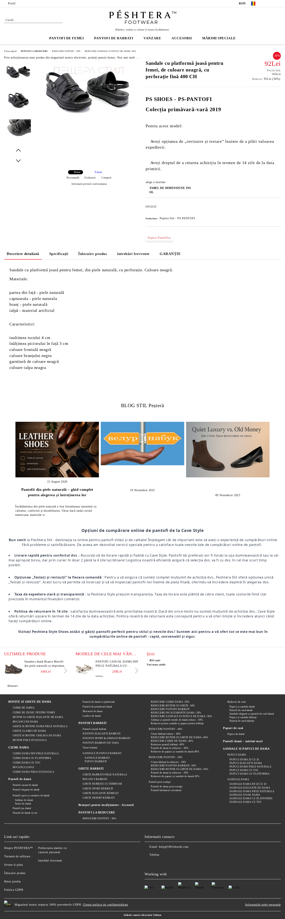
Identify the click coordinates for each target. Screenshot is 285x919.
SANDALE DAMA (238, 779)
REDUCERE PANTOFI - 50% (66, 51)
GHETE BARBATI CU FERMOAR (102, 783)
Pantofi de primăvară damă (97, 706)
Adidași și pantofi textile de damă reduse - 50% (177, 719)
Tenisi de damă (23, 803)
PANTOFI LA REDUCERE (34, 51)
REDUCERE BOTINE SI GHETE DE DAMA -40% (179, 737)
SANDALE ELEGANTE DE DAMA (250, 787)
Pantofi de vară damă (241, 710)
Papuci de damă (235, 734)
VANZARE (152, 38)
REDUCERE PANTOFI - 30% (165, 757)
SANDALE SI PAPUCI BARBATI (102, 753)
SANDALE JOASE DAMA (245, 794)
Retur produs (12, 881)
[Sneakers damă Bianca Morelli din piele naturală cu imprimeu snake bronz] (13, 669)
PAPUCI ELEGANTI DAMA (246, 763)
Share (77, 172)
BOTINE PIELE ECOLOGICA (30, 740)
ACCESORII (182, 38)
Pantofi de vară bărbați (242, 720)
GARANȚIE (170, 254)
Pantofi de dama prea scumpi (166, 786)
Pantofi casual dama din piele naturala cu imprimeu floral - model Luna (117, 664)
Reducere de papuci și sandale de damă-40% (175, 751)
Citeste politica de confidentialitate (105, 904)
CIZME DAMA (18, 747)
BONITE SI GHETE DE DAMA (29, 701)
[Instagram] (278, 3)
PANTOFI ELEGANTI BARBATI (101, 733)
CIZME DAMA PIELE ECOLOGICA (33, 771)
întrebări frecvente (133, 254)
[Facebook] (266, 3)
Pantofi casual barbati (94, 729)
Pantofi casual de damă (25, 785)
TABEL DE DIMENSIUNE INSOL (170, 190)
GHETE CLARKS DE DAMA (29, 730)
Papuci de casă (233, 728)
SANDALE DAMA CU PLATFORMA (251, 798)
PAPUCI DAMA (236, 754)
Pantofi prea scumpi (160, 781)
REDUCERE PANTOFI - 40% (165, 729)
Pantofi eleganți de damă (26, 789)
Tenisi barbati (90, 747)
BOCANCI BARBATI (95, 779)
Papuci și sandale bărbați (243, 717)
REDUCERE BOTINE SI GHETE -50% (173, 705)
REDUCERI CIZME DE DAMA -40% (172, 740)
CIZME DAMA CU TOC (26, 762)
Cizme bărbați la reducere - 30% (168, 762)
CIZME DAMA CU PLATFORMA (32, 758)
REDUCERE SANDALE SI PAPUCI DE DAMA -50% (110, 51)
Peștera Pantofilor (159, 237)
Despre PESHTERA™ (18, 848)
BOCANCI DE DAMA (25, 721)
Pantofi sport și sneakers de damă (31, 795)
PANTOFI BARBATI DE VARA (101, 742)
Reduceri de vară (236, 701)
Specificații (58, 254)
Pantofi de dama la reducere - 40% (169, 748)
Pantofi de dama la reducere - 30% (169, 772)
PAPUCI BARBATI (96, 761)
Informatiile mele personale (263, 904)
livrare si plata (13, 864)
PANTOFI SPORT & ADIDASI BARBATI (106, 738)
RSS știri (155, 660)
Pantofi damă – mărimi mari (243, 741)
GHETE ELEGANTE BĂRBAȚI (101, 793)
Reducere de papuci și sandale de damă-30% (175, 776)
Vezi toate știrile (156, 664)
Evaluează (89, 177)
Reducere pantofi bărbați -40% (167, 744)
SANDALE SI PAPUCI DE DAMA (246, 748)
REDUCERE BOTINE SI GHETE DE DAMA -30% (179, 769)
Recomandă (73, 177)
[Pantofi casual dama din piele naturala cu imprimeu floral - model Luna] (85, 669)
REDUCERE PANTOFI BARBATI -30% (173, 765)
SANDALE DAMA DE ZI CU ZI (248, 784)
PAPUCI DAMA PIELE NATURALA (250, 766)
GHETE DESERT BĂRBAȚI (99, 797)
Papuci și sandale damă (242, 706)
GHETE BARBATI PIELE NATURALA (105, 774)
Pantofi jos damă (22, 808)
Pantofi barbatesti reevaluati (166, 790)
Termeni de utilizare (17, 856)
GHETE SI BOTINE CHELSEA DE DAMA (37, 735)
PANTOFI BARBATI (92, 723)
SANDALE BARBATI (97, 757)
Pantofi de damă (19, 779)
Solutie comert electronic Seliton (142, 915)
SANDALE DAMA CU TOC (246, 801)
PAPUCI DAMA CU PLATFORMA (250, 773)
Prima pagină (10, 51)
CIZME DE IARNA (24, 707)
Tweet (98, 172)
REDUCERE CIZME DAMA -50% (170, 701)
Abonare (12, 685)
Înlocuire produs (92, 254)
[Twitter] (272, 3)
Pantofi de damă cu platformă (99, 701)
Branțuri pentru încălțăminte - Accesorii (106, 805)
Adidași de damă (24, 800)
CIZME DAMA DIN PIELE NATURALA (36, 753)
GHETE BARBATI (91, 768)
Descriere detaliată (23, 254)
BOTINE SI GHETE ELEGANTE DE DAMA (38, 717)
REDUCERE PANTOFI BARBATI (170, 709)
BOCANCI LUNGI (23, 767)
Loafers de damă (92, 715)
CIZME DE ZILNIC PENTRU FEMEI (34, 712)
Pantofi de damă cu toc (25, 812)
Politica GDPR (13, 889)
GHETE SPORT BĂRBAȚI (98, 788)
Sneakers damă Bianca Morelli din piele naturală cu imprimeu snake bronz (44, 664)
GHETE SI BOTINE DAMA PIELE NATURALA (40, 726)
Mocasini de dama (92, 711)
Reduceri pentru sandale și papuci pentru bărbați (177, 723)
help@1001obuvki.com (174, 846)
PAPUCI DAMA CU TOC (244, 770)
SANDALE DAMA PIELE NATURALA (252, 791)
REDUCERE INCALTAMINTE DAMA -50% (176, 712)
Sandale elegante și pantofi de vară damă (252, 713)
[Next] (64, 670)
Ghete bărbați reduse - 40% (166, 733)
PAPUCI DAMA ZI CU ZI (244, 759)
